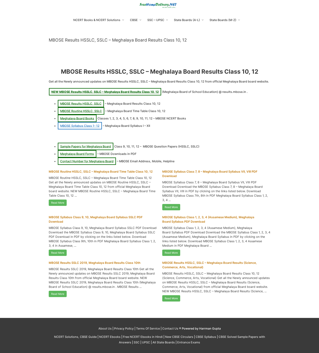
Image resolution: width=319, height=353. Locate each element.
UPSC (146, 342)
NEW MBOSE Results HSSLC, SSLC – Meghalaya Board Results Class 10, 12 (105, 92)
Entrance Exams (188, 342)
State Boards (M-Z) (223, 20)
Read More (57, 202)
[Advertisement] (159, 57)
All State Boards (163, 342)
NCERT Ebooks (110, 337)
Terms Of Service (148, 328)
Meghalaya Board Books (77, 118)
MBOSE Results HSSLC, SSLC (81, 103)
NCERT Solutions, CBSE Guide (75, 337)
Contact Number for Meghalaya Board (87, 161)
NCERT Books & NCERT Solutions (96, 20)
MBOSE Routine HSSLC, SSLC (81, 111)
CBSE (134, 20)
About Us (105, 328)
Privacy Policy (124, 328)
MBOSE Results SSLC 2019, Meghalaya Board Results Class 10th (94, 263)
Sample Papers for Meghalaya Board (85, 146)
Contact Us (170, 328)
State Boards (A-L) (187, 20)
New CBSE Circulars (179, 337)
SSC (137, 342)
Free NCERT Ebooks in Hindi (143, 337)
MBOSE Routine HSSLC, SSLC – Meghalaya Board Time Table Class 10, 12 (101, 171)
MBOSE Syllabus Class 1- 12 (80, 126)
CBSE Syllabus (206, 337)
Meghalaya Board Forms (77, 154)
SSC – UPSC (155, 20)
